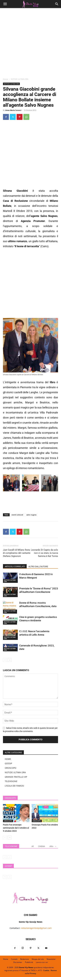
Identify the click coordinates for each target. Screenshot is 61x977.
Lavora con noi (42, 962)
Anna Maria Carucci (13, 110)
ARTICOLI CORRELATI (15, 566)
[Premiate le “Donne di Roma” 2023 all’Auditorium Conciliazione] (10, 592)
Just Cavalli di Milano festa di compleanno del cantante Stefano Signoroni (16, 553)
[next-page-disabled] (9, 857)
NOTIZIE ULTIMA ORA (19, 79)
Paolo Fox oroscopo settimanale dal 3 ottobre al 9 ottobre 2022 (16, 828)
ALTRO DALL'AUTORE (38, 566)
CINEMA (41, 846)
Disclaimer (17, 962)
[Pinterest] (20, 117)
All (33, 846)
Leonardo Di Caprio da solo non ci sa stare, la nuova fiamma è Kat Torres (44, 553)
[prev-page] (5, 660)
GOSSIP (8, 763)
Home (5, 79)
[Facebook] (6, 117)
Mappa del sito (38, 959)
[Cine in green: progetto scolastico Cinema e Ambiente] (10, 620)
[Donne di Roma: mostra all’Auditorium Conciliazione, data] (10, 607)
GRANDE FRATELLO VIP (16, 776)
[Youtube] (46, 948)
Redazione (24, 959)
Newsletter (51, 959)
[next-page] (9, 660)
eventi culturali (17, 515)
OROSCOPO (10, 767)
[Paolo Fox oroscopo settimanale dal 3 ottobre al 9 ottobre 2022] (16, 813)
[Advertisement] (30, 44)
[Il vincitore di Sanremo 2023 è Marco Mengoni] (10, 578)
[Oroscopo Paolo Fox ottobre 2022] (45, 813)
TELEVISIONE (11, 781)
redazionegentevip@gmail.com (36, 928)
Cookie (46, 970)
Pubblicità (29, 962)
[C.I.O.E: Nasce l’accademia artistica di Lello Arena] (10, 635)
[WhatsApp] (26, 117)
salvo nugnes (31, 515)
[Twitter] (13, 117)
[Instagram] (23, 948)
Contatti (14, 959)
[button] (5, 4)
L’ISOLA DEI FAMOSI (14, 785)
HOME (8, 759)
